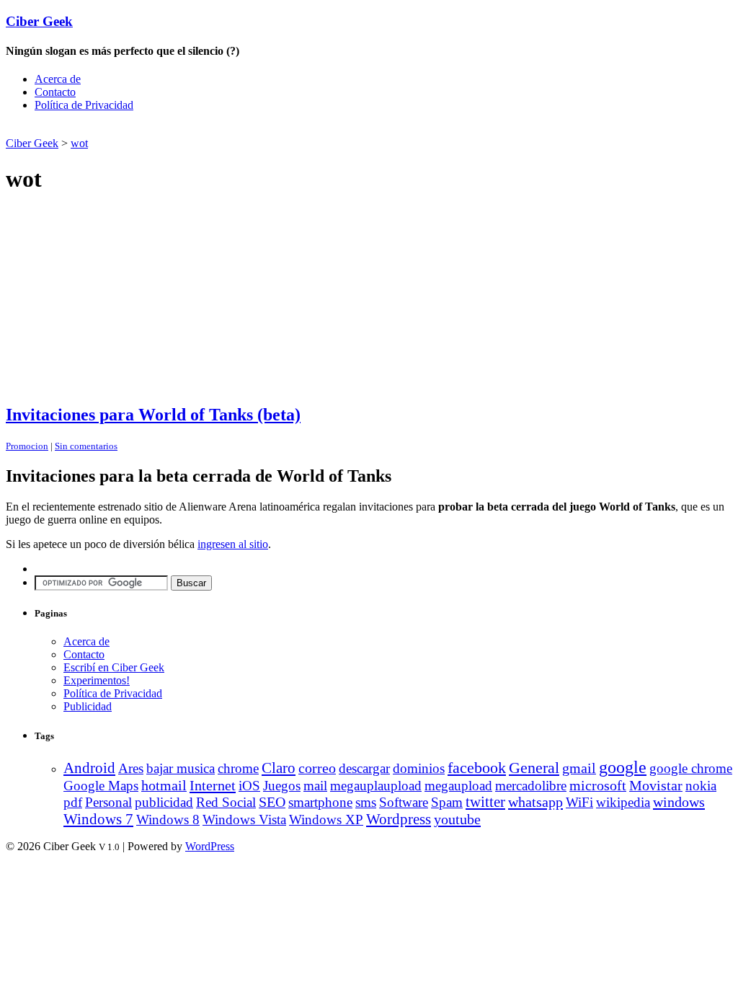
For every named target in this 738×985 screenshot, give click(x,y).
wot (79, 143)
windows (679, 802)
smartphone (320, 802)
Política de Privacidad (84, 105)
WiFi (579, 802)
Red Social (226, 802)
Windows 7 (98, 819)
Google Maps (100, 785)
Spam (447, 802)
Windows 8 (168, 819)
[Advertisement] (174, 128)
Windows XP (326, 819)
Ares (130, 768)
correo (317, 768)
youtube (457, 819)
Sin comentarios (86, 446)
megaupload (458, 785)
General (534, 768)
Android (89, 768)
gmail (579, 768)
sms (365, 802)
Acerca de (58, 79)
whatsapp (535, 802)
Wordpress (398, 819)
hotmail (164, 785)
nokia (700, 785)
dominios (419, 768)
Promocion (27, 446)
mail (315, 785)
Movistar (656, 785)
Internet (213, 785)
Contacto (55, 92)
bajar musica (180, 768)
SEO (272, 802)
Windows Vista (244, 819)
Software (403, 802)
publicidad (164, 802)
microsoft (597, 785)
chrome (238, 768)
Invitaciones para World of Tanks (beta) (153, 414)
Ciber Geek (39, 21)
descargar (364, 768)
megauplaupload (376, 785)
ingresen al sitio (232, 544)
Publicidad (87, 706)
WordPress (209, 846)
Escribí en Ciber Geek (113, 667)
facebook (477, 768)
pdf (72, 802)
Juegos (282, 785)
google (622, 767)
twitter (485, 802)
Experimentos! (96, 680)
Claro (278, 768)
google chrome (690, 768)
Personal (108, 802)
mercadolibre (530, 785)
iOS (249, 785)
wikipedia (623, 802)
